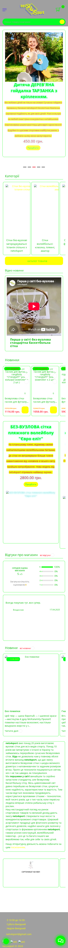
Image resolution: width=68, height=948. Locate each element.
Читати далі (12, 730)
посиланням (18, 847)
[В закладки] (26, 370)
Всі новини (25, 648)
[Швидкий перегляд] (26, 381)
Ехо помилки (12, 711)
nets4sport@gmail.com (19, 934)
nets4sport (8, 946)
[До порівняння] (26, 376)
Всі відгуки (45, 555)
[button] (54, 94)
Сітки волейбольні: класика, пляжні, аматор (45, 245)
